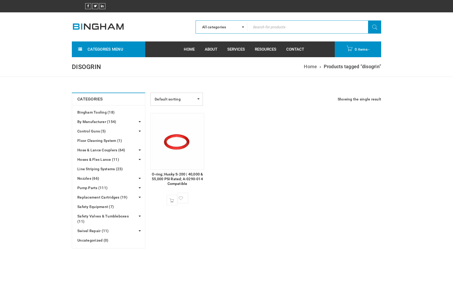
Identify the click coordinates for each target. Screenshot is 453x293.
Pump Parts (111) (92, 188)
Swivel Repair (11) (93, 231)
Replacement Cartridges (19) (102, 197)
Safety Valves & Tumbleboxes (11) (103, 218)
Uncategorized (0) (92, 240)
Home (310, 66)
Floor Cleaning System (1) (99, 140)
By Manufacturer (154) (96, 122)
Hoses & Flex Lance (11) (98, 159)
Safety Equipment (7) (95, 207)
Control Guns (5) (91, 131)
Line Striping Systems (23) (100, 169)
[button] (172, 200)
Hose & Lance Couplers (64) (101, 150)
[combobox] (221, 27)
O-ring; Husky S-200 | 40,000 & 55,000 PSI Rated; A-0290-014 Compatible (177, 179)
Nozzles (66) (88, 178)
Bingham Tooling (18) (96, 112)
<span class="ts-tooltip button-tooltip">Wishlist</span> (183, 198)
